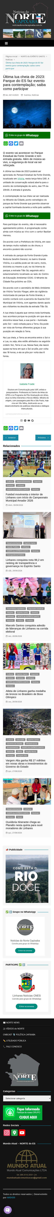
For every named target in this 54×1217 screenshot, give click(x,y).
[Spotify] (25, 420)
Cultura (10, 481)
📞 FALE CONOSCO (12, 1046)
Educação (20, 739)
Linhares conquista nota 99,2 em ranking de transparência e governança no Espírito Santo (25, 563)
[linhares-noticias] (27, 990)
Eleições (10, 612)
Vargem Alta (22, 755)
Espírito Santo (30, 543)
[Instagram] (21, 420)
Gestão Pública (13, 547)
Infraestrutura (31, 743)
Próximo (42, 437)
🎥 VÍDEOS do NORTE (13, 1028)
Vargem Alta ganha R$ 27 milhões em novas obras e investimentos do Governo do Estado (26, 763)
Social (19, 817)
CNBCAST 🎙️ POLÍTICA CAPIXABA (19, 1034)
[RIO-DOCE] (27, 878)
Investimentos (12, 747)
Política (20, 620)
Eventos (27, 95)
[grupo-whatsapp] (27, 135)
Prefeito (30, 620)
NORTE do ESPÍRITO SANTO (18, 489)
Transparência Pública (15, 555)
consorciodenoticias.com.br (17, 414)
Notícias (35, 95)
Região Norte (31, 751)
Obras (19, 751)
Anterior (12, 437)
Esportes (37, 481)
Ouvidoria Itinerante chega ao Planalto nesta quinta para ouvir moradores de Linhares (24, 825)
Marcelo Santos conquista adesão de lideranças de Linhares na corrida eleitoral (27, 628)
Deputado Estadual (35, 608)
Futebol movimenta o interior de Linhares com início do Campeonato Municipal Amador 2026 (27, 497)
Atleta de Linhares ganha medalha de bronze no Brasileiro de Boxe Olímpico (26, 694)
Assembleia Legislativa (16, 608)
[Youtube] (29, 420)
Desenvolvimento (23, 481)
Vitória (21, 178)
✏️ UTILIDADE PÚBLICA (14, 1040)
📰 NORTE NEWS (11, 1022)
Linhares (20, 485)
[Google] (32, 420)
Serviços (10, 686)
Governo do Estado (14, 743)
